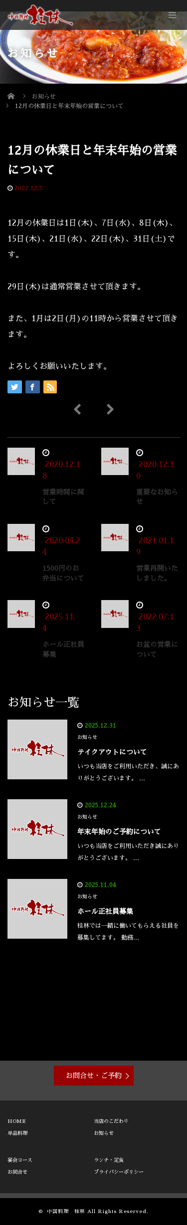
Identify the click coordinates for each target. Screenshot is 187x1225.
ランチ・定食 (109, 1160)
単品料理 (17, 1133)
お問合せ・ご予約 (94, 1075)
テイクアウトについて (112, 751)
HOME (16, 1121)
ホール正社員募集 (105, 911)
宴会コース (19, 1160)
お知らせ (64, 188)
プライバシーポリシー (119, 1172)
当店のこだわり (111, 1121)
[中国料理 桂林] (40, 15)
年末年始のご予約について (119, 831)
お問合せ (17, 1172)
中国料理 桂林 (66, 1211)
